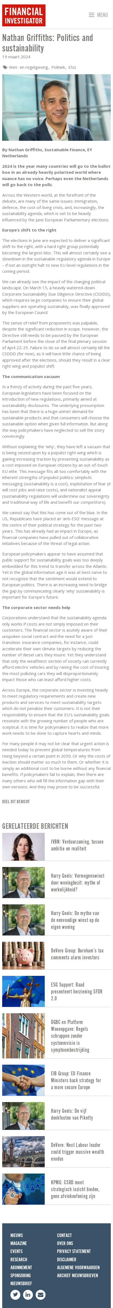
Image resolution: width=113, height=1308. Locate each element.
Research (18, 1259)
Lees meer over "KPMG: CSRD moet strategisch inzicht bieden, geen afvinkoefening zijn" (56, 1189)
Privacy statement (74, 1251)
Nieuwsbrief (21, 1283)
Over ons (65, 1243)
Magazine (18, 1243)
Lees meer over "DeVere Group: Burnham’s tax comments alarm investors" (56, 956)
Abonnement (21, 1267)
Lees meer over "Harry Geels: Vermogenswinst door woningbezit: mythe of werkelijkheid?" (56, 882)
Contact (64, 1235)
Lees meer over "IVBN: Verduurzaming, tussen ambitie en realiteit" (56, 847)
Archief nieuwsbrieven (77, 1275)
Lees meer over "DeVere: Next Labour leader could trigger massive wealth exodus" (56, 1151)
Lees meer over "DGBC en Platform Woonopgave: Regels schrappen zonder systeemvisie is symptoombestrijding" (56, 1035)
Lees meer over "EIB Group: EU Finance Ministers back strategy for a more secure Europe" (56, 1080)
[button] (97, 15)
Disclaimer (66, 1259)
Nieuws (16, 1235)
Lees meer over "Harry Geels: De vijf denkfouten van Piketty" (56, 1116)
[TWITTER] (15, 1295)
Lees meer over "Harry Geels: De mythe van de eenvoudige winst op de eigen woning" (56, 919)
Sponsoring (20, 1275)
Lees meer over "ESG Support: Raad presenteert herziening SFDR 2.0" (56, 991)
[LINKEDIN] (28, 1295)
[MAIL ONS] (41, 1295)
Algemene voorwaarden (78, 1267)
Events (16, 1251)
